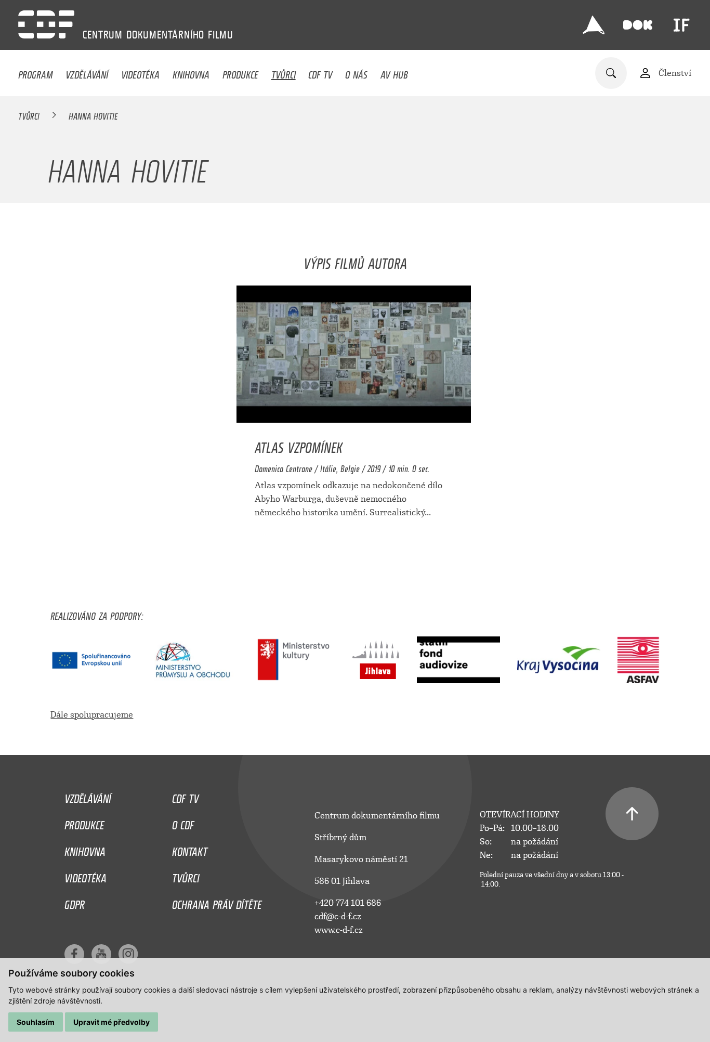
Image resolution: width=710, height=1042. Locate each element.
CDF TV (320, 72)
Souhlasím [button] (36, 1022)
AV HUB (394, 72)
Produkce (240, 72)
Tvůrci (283, 72)
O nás (356, 72)
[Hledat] (611, 73)
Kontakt (189, 849)
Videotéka (140, 72)
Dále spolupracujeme (91, 715)
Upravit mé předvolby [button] (111, 1022)
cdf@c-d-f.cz (337, 916)
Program (35, 72)
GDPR (74, 902)
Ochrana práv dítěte (216, 902)
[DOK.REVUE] (637, 25)
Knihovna (191, 72)
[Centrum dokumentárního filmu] (46, 24)
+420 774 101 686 (347, 903)
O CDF (183, 822)
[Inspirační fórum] (681, 25)
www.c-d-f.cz (338, 930)
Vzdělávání (86, 72)
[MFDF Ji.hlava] (593, 25)
